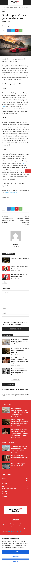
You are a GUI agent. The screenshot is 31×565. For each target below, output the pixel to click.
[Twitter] (13, 30)
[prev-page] (3, 282)
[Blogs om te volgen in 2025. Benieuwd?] (6, 466)
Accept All (15, 552)
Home (3, 7)
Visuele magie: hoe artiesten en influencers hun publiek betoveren (20, 350)
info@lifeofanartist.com (14, 531)
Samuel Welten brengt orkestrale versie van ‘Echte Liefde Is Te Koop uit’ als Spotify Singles (19, 432)
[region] (15, 550)
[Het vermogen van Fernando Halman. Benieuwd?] (6, 276)
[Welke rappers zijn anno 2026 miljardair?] (6, 268)
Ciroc (23, 163)
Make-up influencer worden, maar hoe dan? (19, 457)
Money (7, 7)
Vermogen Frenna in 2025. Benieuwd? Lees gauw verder (8, 220)
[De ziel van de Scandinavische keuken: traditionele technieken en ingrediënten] (6, 342)
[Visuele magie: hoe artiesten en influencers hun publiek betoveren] (6, 351)
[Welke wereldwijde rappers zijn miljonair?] (6, 260)
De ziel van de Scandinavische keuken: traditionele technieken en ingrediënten (20, 341)
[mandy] (3, 26)
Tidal (3, 106)
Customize (15, 556)
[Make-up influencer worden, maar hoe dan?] (6, 458)
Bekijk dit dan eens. (11, 192)
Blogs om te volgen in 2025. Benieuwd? (18, 465)
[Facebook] (9, 30)
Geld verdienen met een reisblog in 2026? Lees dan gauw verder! (19, 448)
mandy (7, 26)
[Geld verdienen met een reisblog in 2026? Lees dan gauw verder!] (6, 448)
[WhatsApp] (20, 30)
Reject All (15, 561)
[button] (28, 171)
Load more (15, 379)
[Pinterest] (17, 30)
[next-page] (5, 282)
